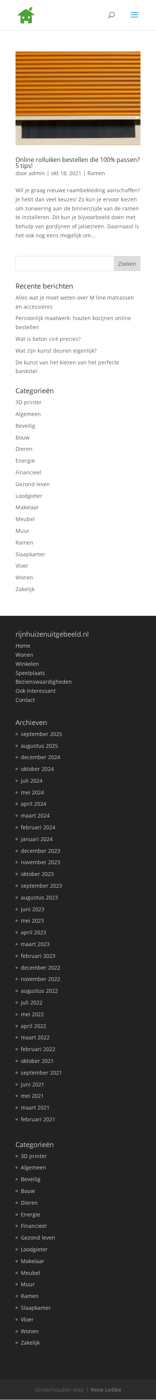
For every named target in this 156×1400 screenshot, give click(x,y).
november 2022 (40, 979)
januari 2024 (37, 839)
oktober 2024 (37, 768)
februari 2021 (38, 1119)
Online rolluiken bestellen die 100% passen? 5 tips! (78, 162)
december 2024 (40, 757)
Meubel (25, 519)
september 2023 (41, 885)
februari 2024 (38, 827)
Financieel (28, 472)
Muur (23, 530)
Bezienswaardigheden (44, 681)
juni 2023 (32, 909)
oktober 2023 (37, 873)
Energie (25, 460)
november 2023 (40, 862)
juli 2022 (31, 1002)
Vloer (22, 565)
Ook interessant (36, 690)
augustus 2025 (39, 745)
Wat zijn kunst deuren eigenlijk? (56, 350)
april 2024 (33, 803)
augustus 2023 (39, 897)
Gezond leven (33, 484)
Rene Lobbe (105, 1389)
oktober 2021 (37, 1060)
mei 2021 (32, 1095)
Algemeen (28, 413)
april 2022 (33, 1026)
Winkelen (27, 663)
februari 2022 (38, 1049)
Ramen (96, 173)
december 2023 (40, 850)
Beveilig (25, 425)
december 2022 (40, 967)
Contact (25, 699)
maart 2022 (35, 1037)
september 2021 (41, 1072)
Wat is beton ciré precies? (48, 338)
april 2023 (33, 932)
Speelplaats (30, 672)
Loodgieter (29, 495)
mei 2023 (32, 920)
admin (37, 173)
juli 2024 (31, 780)
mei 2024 (32, 792)
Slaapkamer (30, 554)
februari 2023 (38, 955)
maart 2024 (35, 815)
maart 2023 (35, 944)
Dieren (24, 448)
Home (23, 645)
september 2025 (41, 734)
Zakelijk (25, 589)
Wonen (24, 577)
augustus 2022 (39, 990)
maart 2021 (35, 1107)
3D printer (29, 402)
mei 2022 (32, 1014)
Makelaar (27, 507)
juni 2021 (32, 1084)
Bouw (23, 437)
